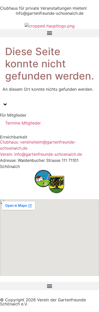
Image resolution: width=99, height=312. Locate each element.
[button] (49, 33)
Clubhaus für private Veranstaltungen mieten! (43, 8)
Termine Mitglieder (23, 123)
